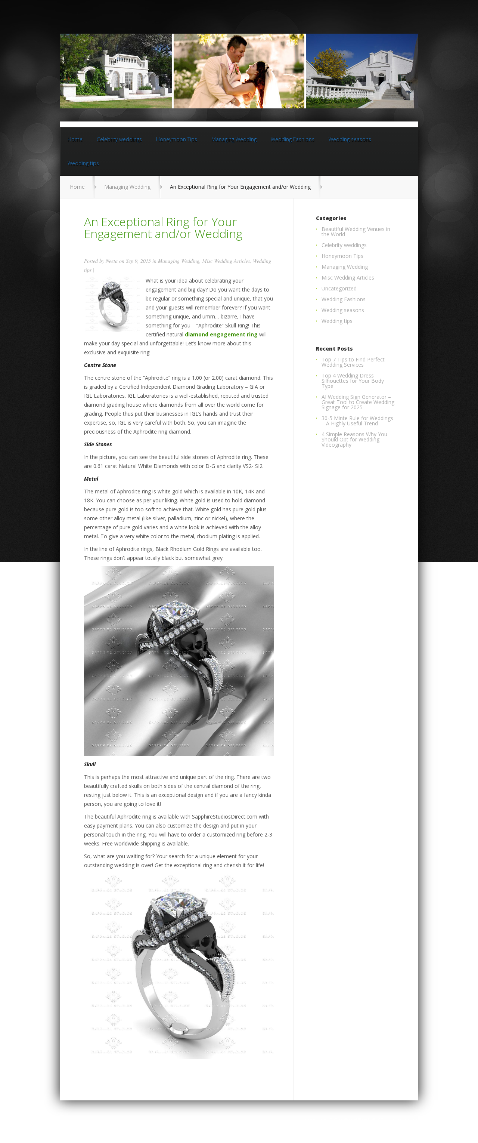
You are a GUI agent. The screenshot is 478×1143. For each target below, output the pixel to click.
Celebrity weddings (119, 139)
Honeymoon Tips (176, 139)
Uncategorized (339, 288)
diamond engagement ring (221, 334)
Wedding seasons (350, 139)
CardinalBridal (354, 1119)
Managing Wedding (234, 139)
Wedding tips (83, 163)
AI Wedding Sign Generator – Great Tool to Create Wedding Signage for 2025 (358, 402)
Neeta (112, 260)
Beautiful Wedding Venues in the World (356, 231)
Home (75, 139)
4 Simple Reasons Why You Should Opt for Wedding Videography (354, 439)
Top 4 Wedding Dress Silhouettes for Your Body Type (353, 380)
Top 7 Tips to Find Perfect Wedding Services (353, 362)
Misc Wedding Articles (226, 260)
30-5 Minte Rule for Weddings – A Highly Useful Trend (357, 421)
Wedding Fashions (292, 139)
